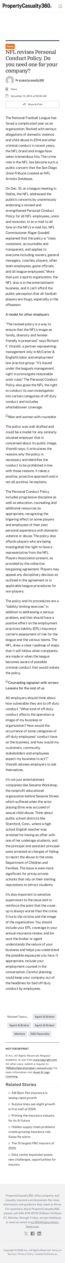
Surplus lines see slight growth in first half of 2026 (31, 1106)
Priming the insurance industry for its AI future (31, 1118)
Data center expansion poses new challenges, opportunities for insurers (32, 1159)
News (10, 46)
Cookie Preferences (46, 1254)
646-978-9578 (28, 1213)
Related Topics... (18, 1016)
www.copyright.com (45, 1059)
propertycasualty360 (31, 80)
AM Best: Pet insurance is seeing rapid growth (27, 1095)
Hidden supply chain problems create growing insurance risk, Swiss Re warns (31, 1132)
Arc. (26, 1250)
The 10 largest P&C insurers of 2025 (31, 1145)
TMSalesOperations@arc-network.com (29, 1068)
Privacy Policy (25, 1254)
